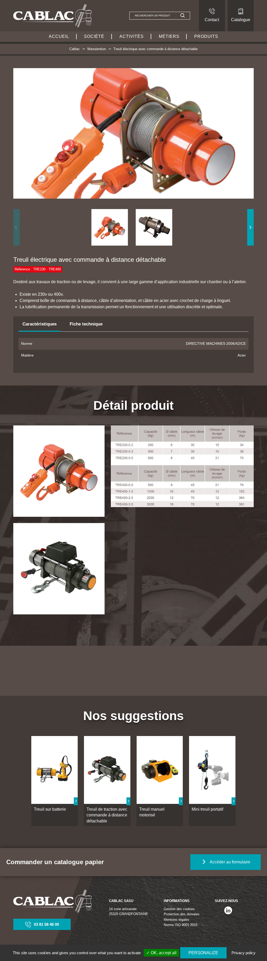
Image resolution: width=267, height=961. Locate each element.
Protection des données (181, 914)
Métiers (169, 36)
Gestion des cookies (179, 909)
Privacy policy (244, 953)
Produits (206, 36)
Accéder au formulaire (230, 862)
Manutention (96, 49)
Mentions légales (176, 920)
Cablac (74, 49)
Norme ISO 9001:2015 (180, 925)
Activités (131, 36)
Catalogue (240, 19)
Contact (212, 19)
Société (94, 36)
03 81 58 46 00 (46, 924)
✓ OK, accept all (161, 953)
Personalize (203, 953)
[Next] (250, 227)
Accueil (59, 36)
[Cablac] (52, 15)
